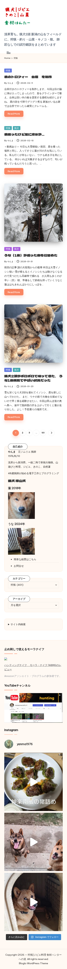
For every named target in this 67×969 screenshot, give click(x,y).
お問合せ (19, 566)
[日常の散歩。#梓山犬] (33, 842)
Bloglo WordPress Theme (33, 963)
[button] (51, 433)
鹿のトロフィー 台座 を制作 (28, 76)
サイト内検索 (18, 624)
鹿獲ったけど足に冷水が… (24, 134)
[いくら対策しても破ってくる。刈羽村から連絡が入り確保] (33, 902)
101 (43, 432)
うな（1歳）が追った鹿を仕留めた (30, 255)
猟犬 (16, 128)
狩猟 (8, 70)
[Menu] (8, 53)
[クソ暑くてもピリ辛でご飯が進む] (33, 782)
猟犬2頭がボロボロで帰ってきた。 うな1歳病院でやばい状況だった (33, 378)
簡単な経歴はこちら (25, 559)
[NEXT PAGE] (51, 433)
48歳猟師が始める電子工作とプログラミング (33, 473)
